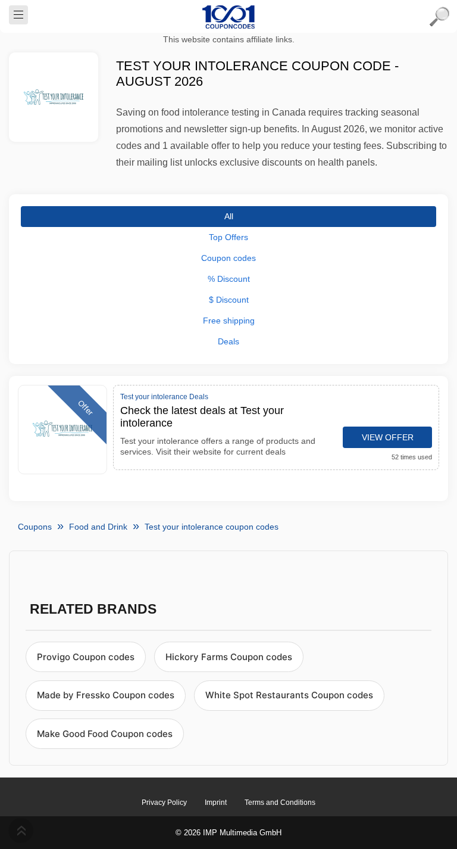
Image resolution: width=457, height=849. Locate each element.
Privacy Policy (164, 802)
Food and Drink (98, 526)
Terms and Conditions (280, 802)
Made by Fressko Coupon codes (105, 695)
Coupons (35, 526)
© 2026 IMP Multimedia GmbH (228, 832)
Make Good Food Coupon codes (105, 733)
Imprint (216, 802)
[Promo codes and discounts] (228, 16)
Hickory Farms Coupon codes (228, 657)
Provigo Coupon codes (85, 657)
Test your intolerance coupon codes (211, 526)
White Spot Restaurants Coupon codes (289, 695)
